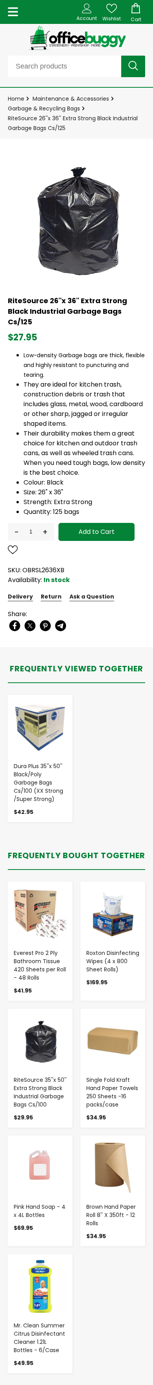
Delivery (20, 596)
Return (51, 596)
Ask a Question (91, 596)
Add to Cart (96, 531)
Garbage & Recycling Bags (44, 108)
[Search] (133, 66)
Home (16, 99)
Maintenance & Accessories (71, 99)
